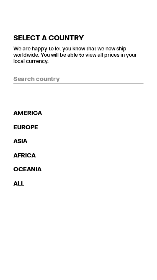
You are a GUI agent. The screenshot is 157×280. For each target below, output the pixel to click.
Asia (20, 140)
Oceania (27, 169)
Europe (25, 127)
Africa (24, 155)
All (18, 183)
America (27, 112)
